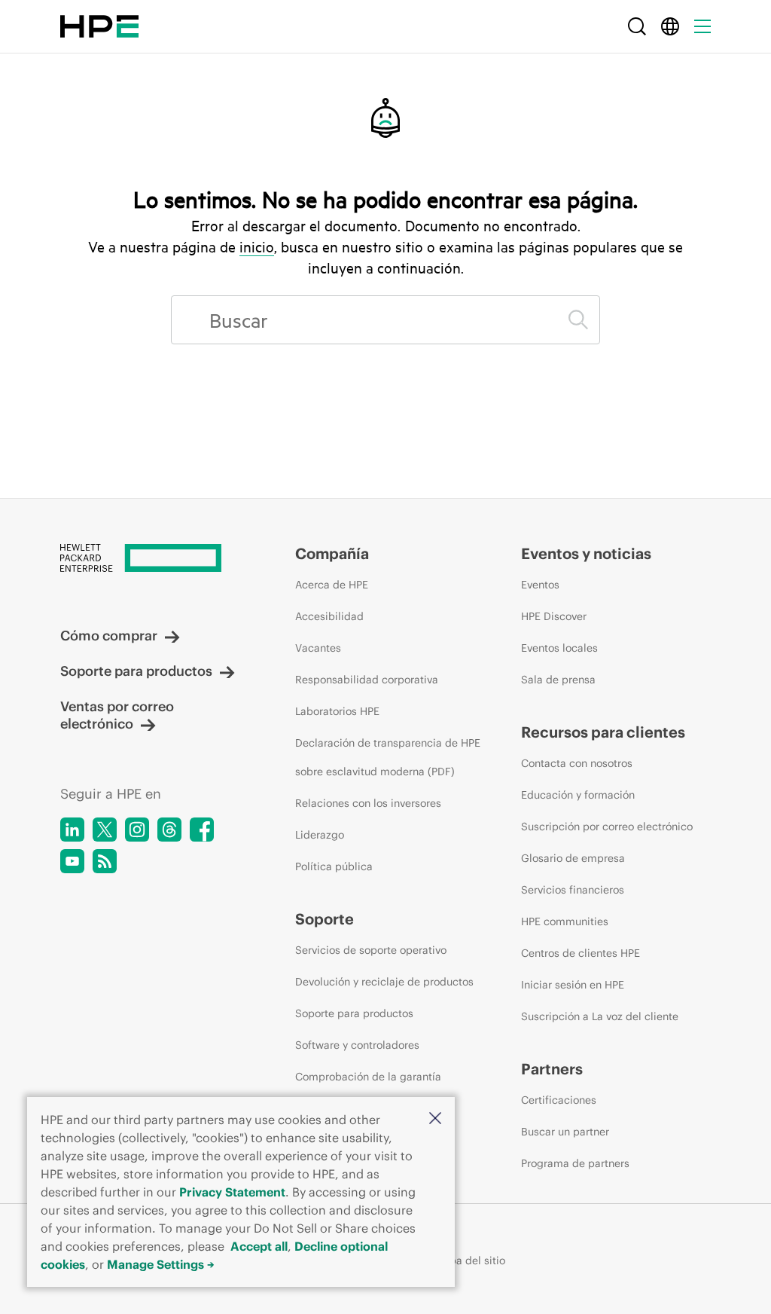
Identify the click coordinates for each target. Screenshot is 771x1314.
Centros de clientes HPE (580, 953)
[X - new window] (105, 829)
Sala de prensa (558, 679)
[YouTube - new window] (72, 861)
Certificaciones (558, 1100)
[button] (435, 1119)
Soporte (324, 918)
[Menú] (702, 26)
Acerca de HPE (331, 584)
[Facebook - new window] (202, 829)
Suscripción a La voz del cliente (599, 1016)
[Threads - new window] (169, 829)
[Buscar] (637, 26)
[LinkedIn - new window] (72, 829)
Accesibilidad (329, 616)
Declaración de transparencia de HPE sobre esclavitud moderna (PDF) (387, 757)
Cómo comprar (108, 635)
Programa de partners (575, 1163)
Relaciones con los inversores (368, 803)
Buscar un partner (565, 1131)
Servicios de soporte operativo (370, 950)
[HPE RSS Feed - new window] (105, 861)
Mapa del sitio (469, 1260)
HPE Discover (554, 616)
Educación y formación (578, 795)
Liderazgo (319, 835)
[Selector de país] (670, 26)
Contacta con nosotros (576, 763)
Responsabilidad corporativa (366, 679)
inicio (256, 246)
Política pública (334, 866)
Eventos (540, 584)
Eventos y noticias (586, 553)
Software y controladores (357, 1045)
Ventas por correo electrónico (117, 715)
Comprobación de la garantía (368, 1076)
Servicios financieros (572, 890)
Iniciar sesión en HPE (572, 985)
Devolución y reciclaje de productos (384, 982)
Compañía (332, 553)
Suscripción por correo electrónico (607, 826)
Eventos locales (559, 648)
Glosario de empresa (573, 858)
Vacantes (318, 648)
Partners (552, 1068)
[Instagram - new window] (137, 829)
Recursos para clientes (603, 732)
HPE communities (564, 921)
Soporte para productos (136, 671)
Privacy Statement (232, 1191)
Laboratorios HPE (337, 711)
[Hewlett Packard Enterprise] (99, 26)
